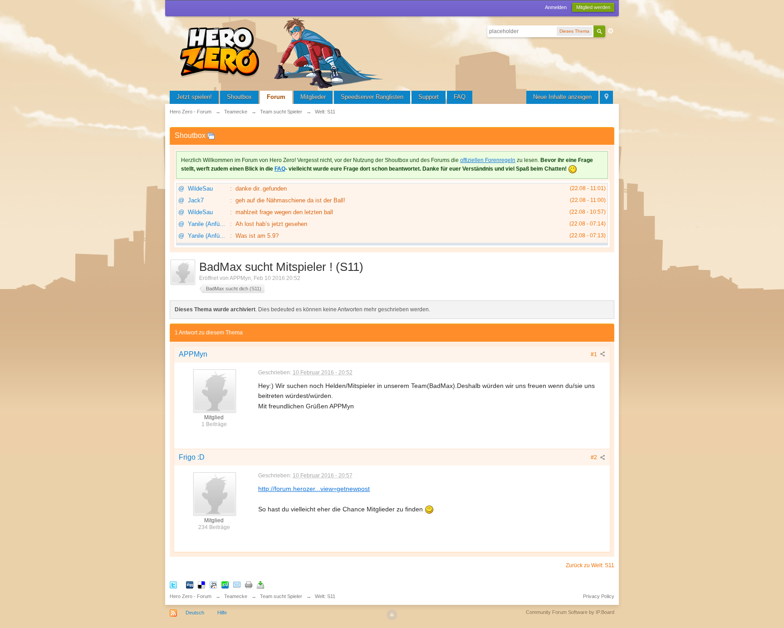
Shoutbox (239, 96)
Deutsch (195, 612)
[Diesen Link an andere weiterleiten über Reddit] (213, 584)
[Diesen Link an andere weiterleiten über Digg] (189, 584)
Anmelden (556, 7)
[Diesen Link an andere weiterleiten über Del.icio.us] (201, 584)
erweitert (610, 30)
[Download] (260, 584)
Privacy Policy (598, 596)
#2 (594, 457)
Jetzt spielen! (194, 96)
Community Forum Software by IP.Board (570, 612)
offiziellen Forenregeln (487, 160)
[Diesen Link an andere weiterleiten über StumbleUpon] (225, 584)
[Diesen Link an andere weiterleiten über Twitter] (173, 584)
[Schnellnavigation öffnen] (606, 97)
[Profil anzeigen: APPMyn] (214, 390)
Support (428, 96)
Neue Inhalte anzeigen (562, 96)
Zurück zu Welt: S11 (590, 565)
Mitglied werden (593, 7)
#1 (594, 354)
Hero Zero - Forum (190, 596)
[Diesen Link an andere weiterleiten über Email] (236, 584)
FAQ (460, 96)
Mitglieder (313, 96)
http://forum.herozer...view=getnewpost (314, 488)
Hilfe (222, 612)
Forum (276, 96)
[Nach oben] (392, 614)
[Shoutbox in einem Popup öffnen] (211, 135)
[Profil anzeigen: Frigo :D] (214, 493)
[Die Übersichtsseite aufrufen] (283, 52)
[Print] (248, 584)
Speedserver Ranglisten (372, 96)
